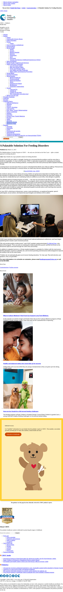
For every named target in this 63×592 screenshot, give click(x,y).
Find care (6, 536)
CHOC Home (3, 10)
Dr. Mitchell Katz (52, 243)
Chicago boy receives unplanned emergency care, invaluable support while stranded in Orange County (33, 568)
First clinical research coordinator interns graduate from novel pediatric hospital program (28, 572)
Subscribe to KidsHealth (13, 434)
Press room (10, 550)
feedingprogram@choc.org (48, 259)
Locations (9, 542)
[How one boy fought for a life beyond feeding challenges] (18, 408)
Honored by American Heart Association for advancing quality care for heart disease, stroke (29, 558)
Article (23, 8)
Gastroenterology (31, 8)
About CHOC (10, 544)
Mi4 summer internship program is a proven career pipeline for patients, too (25, 571)
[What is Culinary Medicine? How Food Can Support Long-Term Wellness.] (18, 312)
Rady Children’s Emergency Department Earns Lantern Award (21, 560)
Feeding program (13, 267)
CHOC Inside (6, 555)
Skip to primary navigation (10, 2)
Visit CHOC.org (7, 543)
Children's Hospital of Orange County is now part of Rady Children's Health (20, 141)
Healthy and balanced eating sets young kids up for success (22, 363)
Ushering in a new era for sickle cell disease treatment (19, 569)
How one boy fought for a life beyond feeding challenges (20, 411)
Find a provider (11, 537)
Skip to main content (9, 3)
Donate (9, 546)
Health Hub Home (15, 8)
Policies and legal (8, 552)
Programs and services (13, 539)
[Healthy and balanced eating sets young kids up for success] (18, 360)
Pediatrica (5, 565)
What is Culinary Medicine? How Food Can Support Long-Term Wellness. (26, 315)
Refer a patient (11, 540)
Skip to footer (7, 5)
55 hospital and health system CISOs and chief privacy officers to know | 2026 (25, 561)
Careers (9, 547)
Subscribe (6, 138)
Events (9, 549)
